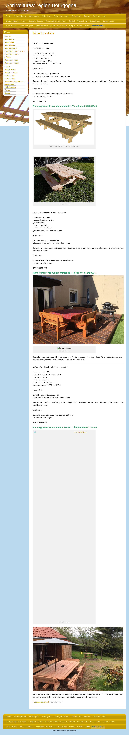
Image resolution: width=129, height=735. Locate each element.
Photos (80, 26)
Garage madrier (108, 21)
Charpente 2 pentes (36, 21)
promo (87, 26)
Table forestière (97, 26)
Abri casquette (34, 16)
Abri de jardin (46, 16)
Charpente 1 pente (99, 16)
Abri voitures (76, 16)
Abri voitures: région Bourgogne (41, 5)
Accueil (8, 16)
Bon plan (87, 16)
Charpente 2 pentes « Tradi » (56, 21)
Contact (72, 21)
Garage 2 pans (95, 21)
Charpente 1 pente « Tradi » (16, 21)
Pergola (72, 26)
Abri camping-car (20, 16)
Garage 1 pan (82, 21)
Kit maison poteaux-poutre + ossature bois (51, 26)
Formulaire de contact (41, 702)
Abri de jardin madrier (61, 16)
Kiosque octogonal (26, 26)
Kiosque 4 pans (11, 26)
